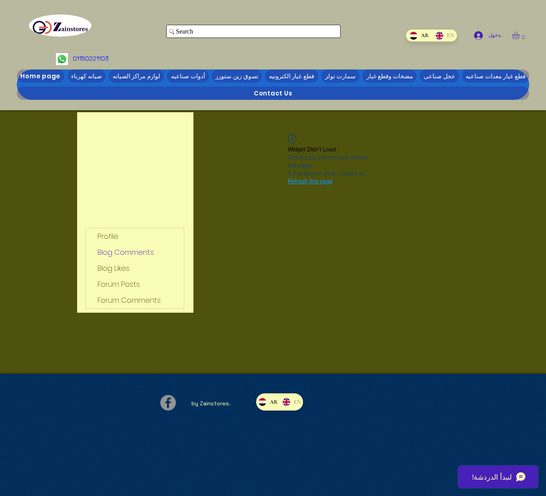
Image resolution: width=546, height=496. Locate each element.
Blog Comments (126, 252)
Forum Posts (119, 284)
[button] (520, 35)
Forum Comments (129, 300)
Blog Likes (114, 268)
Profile (108, 236)
